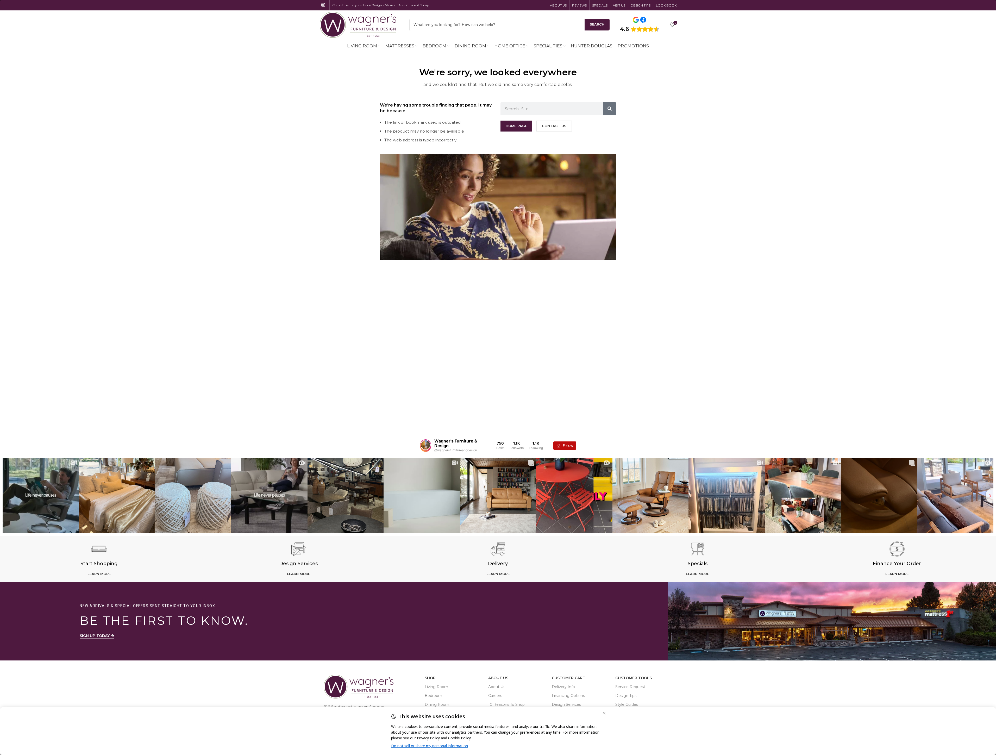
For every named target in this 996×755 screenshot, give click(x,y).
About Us (498, 678)
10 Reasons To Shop (506, 704)
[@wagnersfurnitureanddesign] (425, 445)
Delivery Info (563, 686)
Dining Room (437, 704)
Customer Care (568, 678)
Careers (495, 695)
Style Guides (626, 704)
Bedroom (433, 695)
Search (597, 24)
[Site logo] (358, 24)
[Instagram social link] (323, 5)
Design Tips (625, 695)
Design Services (566, 704)
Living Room (436, 686)
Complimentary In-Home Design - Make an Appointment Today (380, 5)
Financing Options (568, 695)
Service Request (630, 686)
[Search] (609, 108)
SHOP (430, 678)
